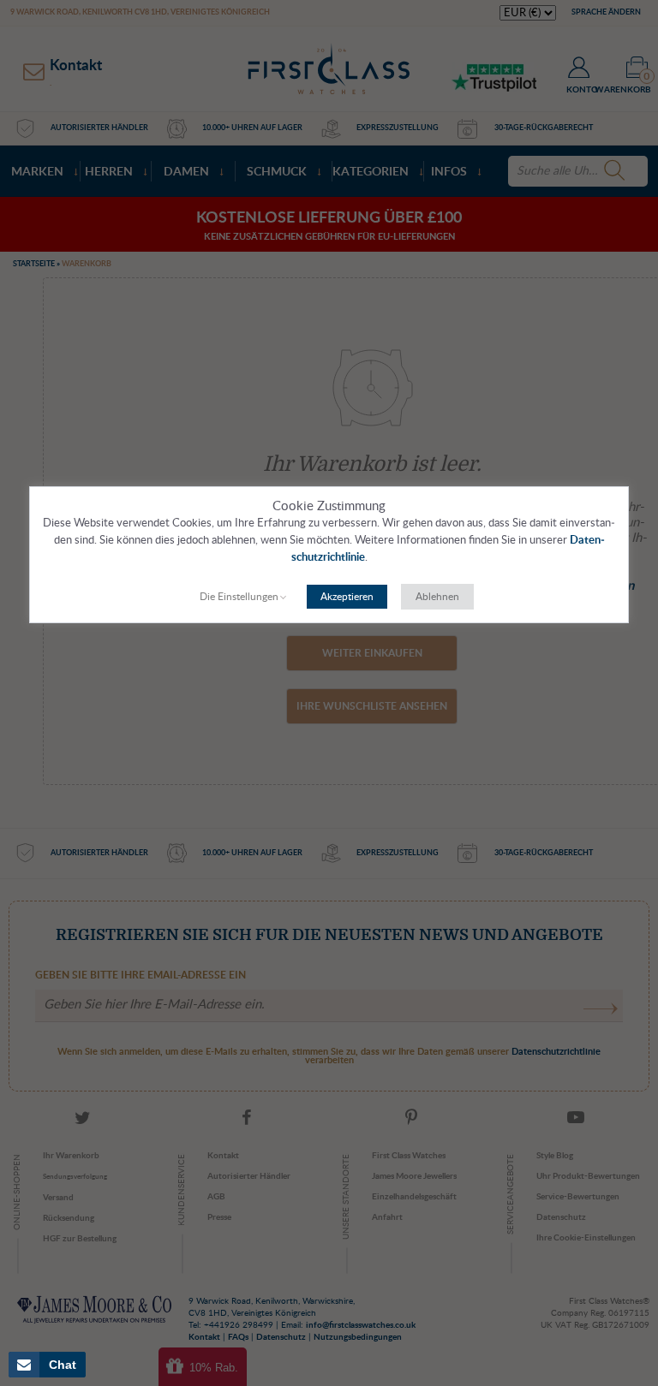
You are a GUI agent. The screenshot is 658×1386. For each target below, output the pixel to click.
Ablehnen (437, 597)
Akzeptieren (347, 597)
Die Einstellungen (239, 597)
